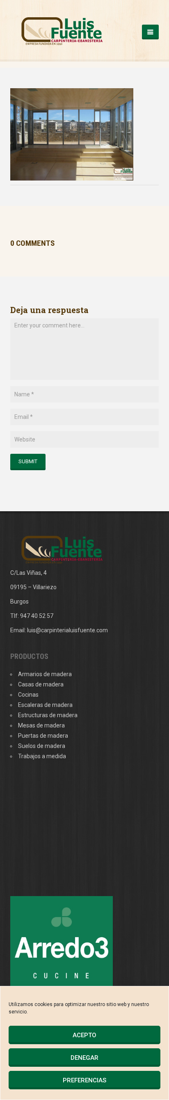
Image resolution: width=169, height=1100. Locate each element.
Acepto (84, 1035)
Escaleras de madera (45, 705)
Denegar (84, 1057)
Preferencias (84, 1080)
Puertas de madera (43, 735)
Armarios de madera (45, 674)
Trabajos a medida (42, 756)
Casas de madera (41, 684)
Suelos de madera (41, 746)
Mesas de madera (41, 725)
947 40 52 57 (36, 616)
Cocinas (28, 694)
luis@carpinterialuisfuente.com (67, 630)
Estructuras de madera (48, 715)
